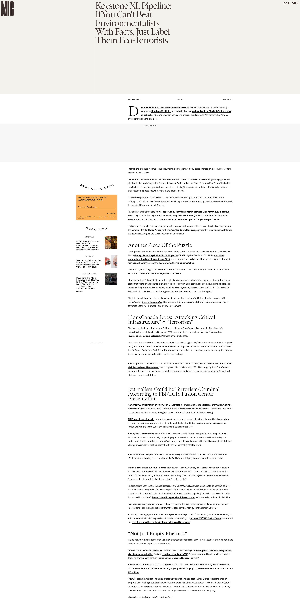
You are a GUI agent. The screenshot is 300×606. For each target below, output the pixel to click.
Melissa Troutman (137, 468)
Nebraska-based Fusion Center (193, 409)
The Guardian (137, 568)
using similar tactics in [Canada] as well (178, 558)
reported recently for (172, 554)
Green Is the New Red (152, 302)
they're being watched (183, 263)
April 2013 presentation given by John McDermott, (156, 405)
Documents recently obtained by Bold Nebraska (163, 107)
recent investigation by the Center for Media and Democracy (161, 522)
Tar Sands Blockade (185, 230)
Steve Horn (135, 99)
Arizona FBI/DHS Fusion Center (205, 518)
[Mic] (7, 8)
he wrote (157, 550)
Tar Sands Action (153, 230)
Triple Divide (206, 468)
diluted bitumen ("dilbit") (190, 216)
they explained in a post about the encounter (173, 497)
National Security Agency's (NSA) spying (173, 568)
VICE (185, 554)
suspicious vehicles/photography (145, 336)
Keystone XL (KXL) (161, 111)
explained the (173, 288)
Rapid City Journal (188, 288)
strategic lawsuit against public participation (156, 255)
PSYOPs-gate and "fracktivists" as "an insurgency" (156, 197)
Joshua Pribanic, (158, 468)
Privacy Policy (81, 218)
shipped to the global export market (202, 219)
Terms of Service (109, 216)
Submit (111, 213)
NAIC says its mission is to (141, 419)
